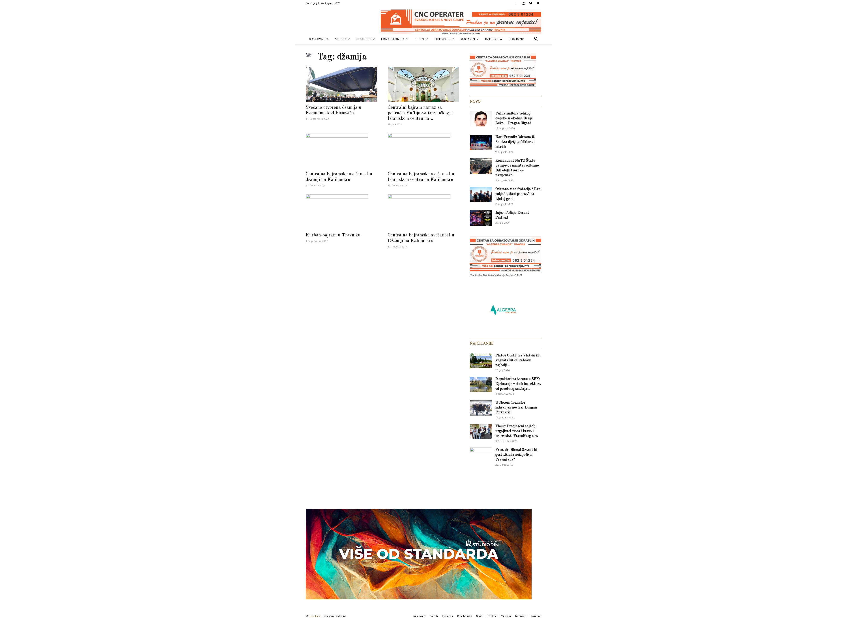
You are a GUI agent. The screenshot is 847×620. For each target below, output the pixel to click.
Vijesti (340, 39)
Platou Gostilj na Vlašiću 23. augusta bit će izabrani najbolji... (518, 360)
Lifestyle (442, 39)
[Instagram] (523, 3)
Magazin (467, 39)
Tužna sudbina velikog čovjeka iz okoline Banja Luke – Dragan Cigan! (514, 118)
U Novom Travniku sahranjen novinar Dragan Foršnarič (516, 407)
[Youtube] (538, 3)
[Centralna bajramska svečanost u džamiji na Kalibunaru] (341, 151)
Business (363, 39)
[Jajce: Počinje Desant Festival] (481, 218)
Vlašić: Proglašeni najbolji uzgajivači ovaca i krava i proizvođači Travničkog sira (516, 431)
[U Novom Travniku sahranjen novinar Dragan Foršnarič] (481, 408)
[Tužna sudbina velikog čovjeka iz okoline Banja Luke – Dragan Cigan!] (481, 118)
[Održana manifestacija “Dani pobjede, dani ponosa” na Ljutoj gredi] (481, 194)
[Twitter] (530, 3)
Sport (419, 39)
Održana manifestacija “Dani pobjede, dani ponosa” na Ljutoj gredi (518, 194)
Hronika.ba (315, 616)
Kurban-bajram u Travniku (333, 235)
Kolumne (516, 39)
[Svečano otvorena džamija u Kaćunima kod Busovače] (341, 84)
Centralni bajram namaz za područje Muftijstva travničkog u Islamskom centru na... (420, 113)
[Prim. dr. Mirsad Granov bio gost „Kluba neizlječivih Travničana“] (481, 454)
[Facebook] (516, 3)
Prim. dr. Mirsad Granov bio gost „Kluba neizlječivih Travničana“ (516, 454)
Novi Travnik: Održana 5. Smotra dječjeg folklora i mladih (515, 142)
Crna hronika (393, 39)
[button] (536, 39)
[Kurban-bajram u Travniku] (341, 212)
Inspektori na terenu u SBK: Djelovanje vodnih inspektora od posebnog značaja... (518, 384)
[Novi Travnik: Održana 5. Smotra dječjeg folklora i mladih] (481, 142)
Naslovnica (319, 39)
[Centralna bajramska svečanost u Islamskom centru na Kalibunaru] (423, 151)
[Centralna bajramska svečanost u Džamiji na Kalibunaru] (423, 212)
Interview (493, 39)
